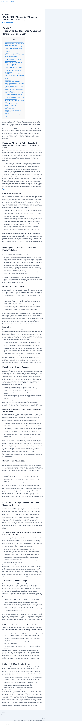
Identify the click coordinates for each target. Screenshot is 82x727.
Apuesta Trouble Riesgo (10, 65)
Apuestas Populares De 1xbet (11, 103)
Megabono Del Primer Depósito (12, 53)
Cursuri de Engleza (7, 1)
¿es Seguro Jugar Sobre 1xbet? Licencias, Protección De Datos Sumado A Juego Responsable (14, 94)
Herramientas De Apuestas (11, 57)
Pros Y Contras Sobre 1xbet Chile (12, 73)
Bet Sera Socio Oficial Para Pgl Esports (13, 70)
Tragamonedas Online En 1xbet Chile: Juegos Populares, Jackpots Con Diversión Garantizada (14, 83)
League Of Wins (8, 72)
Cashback (7, 113)
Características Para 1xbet (11, 45)
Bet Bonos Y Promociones (10, 105)
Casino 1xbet (8, 80)
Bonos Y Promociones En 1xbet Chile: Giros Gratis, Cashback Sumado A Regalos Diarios (14, 77)
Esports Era (7, 51)
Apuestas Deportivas (9, 91)
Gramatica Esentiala (6, 6)
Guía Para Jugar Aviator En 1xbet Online (14, 89)
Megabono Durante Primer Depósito (13, 50)
